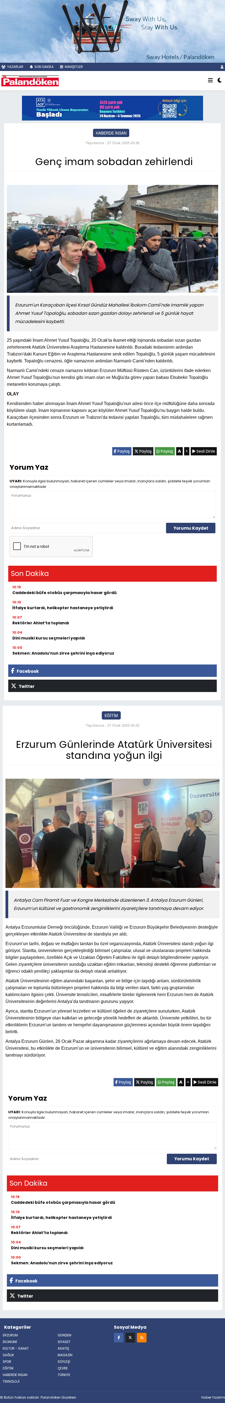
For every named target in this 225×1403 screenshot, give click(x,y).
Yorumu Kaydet (190, 528)
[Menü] (210, 80)
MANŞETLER (73, 66)
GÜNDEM (64, 1335)
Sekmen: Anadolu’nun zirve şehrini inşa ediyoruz (63, 653)
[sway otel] (112, 30)
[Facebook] (118, 1337)
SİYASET (64, 1341)
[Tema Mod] (220, 80)
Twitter (26, 686)
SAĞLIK (8, 1355)
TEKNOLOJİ (11, 1381)
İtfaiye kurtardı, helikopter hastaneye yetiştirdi (62, 608)
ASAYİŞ (63, 1348)
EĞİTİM (111, 715)
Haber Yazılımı (213, 1397)
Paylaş (123, 451)
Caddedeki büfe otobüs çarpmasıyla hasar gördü (64, 592)
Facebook (27, 671)
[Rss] (142, 1337)
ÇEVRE (63, 1368)
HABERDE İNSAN (111, 133)
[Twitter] (130, 1337)
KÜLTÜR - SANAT (16, 1348)
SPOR (7, 1361)
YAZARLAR (14, 66)
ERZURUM (10, 1335)
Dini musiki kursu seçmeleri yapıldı (48, 638)
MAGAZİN (65, 1355)
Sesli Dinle (205, 451)
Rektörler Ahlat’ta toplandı (40, 623)
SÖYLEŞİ (64, 1361)
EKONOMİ (10, 1341)
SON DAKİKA (44, 66)
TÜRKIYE (64, 1374)
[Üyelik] (222, 66)
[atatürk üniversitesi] (112, 107)
